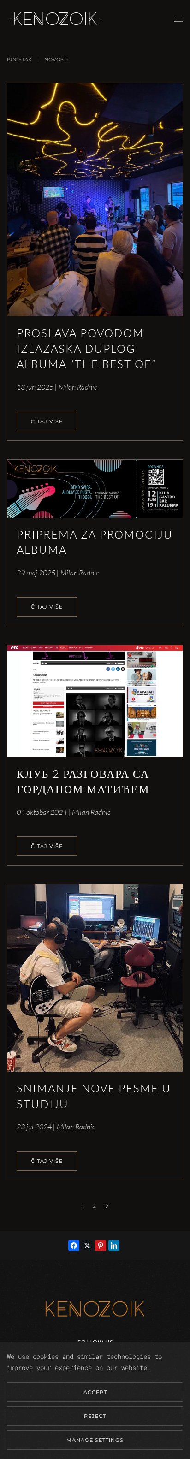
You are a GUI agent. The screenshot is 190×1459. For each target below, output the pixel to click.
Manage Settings (95, 1440)
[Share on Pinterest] (100, 1245)
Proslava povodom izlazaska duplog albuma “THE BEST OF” (86, 348)
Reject (95, 1416)
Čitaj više (47, 421)
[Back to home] (55, 18)
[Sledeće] (107, 1206)
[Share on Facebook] (73, 1245)
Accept (95, 1392)
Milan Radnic (78, 386)
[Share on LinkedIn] (113, 1245)
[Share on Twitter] (87, 1245)
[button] (178, 18)
